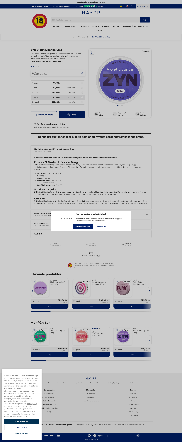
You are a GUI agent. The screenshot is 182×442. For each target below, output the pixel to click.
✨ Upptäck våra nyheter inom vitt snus (90, 2)
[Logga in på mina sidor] (126, 6)
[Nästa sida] (150, 291)
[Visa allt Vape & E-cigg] (76, 26)
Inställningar (21, 434)
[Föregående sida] (32, 291)
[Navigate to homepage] (91, 377)
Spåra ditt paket (49, 401)
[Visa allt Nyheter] (88, 26)
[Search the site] (145, 20)
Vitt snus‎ (81, 37)
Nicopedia (127, 26)
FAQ (49, 412)
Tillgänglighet (133, 415)
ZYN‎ (88, 37)
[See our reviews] (89, 6)
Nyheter (84, 26)
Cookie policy (133, 412)
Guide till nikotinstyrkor (49, 408)
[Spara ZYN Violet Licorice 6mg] (92, 52)
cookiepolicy (32, 404)
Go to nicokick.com (83, 226)
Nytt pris (116, 26)
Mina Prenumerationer (91, 401)
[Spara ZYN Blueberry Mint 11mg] (116, 330)
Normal (120, 115)
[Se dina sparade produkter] (131, 6)
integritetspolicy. (20, 416)
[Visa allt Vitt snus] (60, 26)
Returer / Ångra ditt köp (49, 404)
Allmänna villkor (133, 404)
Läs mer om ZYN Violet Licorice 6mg (47, 61)
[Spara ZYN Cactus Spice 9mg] (34, 330)
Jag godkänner (21, 421)
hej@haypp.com (83, 425)
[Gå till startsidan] (91, 12)
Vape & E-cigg (70, 26)
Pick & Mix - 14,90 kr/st (100, 26)
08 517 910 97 (98, 425)
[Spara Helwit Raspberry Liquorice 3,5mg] (75, 281)
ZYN (84, 201)
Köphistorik (91, 397)
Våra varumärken (141, 26)
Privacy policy (133, 408)
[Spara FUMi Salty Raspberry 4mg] (116, 281)
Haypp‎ (74, 37)
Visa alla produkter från (91, 256)
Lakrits (143, 115)
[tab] (117, 105)
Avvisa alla (22, 428)
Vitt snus (56, 26)
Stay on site (101, 226)
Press (133, 401)
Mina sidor (91, 390)
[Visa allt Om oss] (103, 30)
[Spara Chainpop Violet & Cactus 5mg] (34, 281)
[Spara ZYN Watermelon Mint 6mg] (75, 330)
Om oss (99, 30)
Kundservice (49, 390)
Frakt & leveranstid (49, 397)
